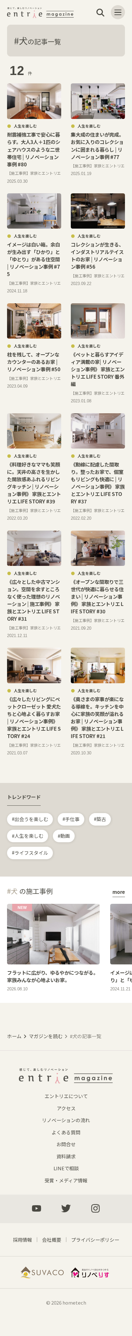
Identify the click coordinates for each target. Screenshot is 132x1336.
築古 (101, 818)
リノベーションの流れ (66, 1120)
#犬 (37, 40)
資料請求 (66, 1156)
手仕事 (72, 818)
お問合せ (66, 1144)
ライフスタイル (31, 852)
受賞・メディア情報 (66, 1180)
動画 (65, 835)
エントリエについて (66, 1096)
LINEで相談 (66, 1168)
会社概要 (51, 1239)
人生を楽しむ (28, 835)
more (118, 891)
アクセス (66, 1108)
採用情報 (22, 1239)
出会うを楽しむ (31, 818)
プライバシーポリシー (95, 1239)
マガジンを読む (45, 1036)
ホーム (14, 1036)
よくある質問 (66, 1132)
